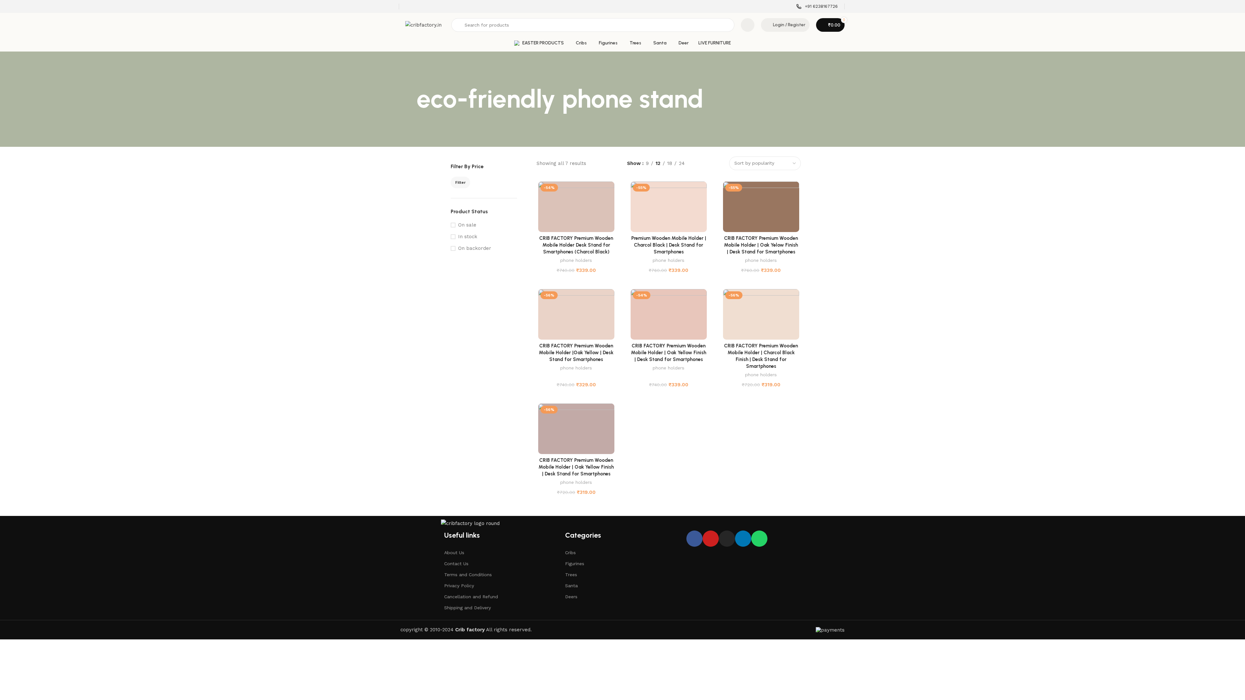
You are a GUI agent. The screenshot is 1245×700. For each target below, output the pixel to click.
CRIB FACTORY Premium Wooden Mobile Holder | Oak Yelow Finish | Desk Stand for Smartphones (761, 245)
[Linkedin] (743, 539)
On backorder (474, 248)
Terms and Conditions (468, 574)
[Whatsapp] (759, 539)
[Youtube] (711, 539)
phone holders (576, 260)
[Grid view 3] (708, 163)
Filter (460, 182)
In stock (467, 236)
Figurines (574, 563)
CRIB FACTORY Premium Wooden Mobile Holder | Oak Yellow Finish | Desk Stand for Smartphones (668, 352)
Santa (571, 585)
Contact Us (456, 563)
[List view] (697, 163)
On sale (467, 225)
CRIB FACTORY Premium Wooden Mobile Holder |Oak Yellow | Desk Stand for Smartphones (576, 352)
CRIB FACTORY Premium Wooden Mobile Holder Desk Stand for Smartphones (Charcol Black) (576, 245)
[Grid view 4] (719, 163)
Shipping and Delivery (467, 607)
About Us (454, 552)
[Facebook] (694, 539)
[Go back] (408, 99)
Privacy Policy (459, 585)
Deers (571, 596)
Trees (571, 574)
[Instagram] (727, 539)
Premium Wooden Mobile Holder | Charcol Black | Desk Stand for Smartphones (668, 245)
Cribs (570, 552)
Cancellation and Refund (471, 596)
